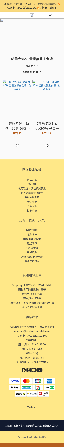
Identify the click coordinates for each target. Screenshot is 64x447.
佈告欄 (32, 184)
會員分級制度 (32, 197)
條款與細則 (32, 230)
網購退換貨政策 (32, 239)
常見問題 (32, 252)
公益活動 (32, 206)
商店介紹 (32, 179)
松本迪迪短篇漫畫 (32, 307)
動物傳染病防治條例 (32, 256)
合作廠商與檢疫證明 (32, 193)
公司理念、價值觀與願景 (32, 188)
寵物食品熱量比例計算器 (32, 289)
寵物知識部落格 (32, 298)
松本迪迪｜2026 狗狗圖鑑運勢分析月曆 (32, 302)
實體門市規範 (32, 261)
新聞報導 (32, 201)
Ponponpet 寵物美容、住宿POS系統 (32, 285)
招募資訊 (32, 210)
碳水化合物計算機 (32, 294)
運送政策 (32, 243)
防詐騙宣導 (32, 247)
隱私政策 (32, 234)
